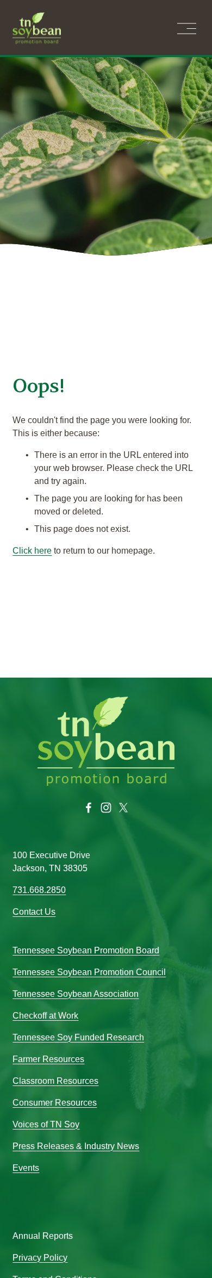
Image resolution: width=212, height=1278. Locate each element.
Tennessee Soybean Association (76, 993)
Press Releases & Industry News (76, 1146)
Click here (32, 550)
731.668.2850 (39, 890)
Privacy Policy (40, 1257)
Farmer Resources (48, 1059)
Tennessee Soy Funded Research (78, 1037)
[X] (123, 807)
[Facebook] (88, 807)
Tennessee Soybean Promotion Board (86, 950)
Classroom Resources (55, 1080)
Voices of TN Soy (46, 1124)
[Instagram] (106, 807)
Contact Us (34, 911)
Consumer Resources (55, 1102)
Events (26, 1167)
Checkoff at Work (45, 1015)
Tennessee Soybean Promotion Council (89, 972)
